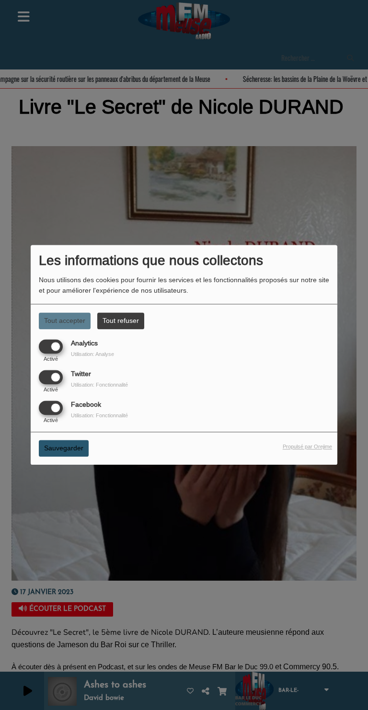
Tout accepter (64, 320)
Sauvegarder (63, 448)
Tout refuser (121, 320)
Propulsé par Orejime (307, 447)
